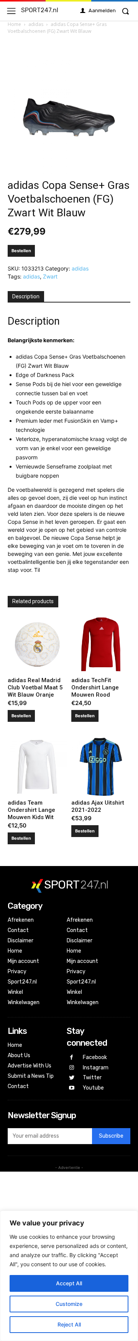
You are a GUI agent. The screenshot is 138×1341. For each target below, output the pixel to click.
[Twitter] (72, 1078)
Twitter (92, 1077)
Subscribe (111, 1136)
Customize (69, 1304)
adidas (35, 24)
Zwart (50, 276)
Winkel (15, 992)
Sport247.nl (22, 982)
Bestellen (21, 250)
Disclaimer (20, 940)
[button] (125, 11)
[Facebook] (72, 1058)
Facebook (95, 1057)
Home (14, 24)
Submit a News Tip (31, 1076)
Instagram (95, 1067)
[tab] (26, 297)
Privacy (17, 971)
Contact (18, 930)
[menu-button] (11, 11)
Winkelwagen (23, 1002)
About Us (19, 1055)
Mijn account (23, 961)
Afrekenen (21, 920)
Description (25, 296)
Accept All (69, 1283)
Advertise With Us (29, 1065)
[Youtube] (72, 1088)
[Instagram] (72, 1068)
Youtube (93, 1088)
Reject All (69, 1324)
